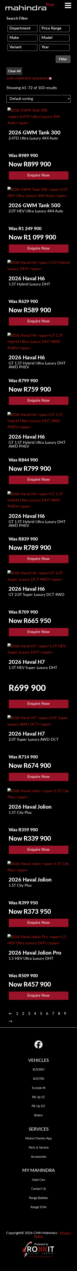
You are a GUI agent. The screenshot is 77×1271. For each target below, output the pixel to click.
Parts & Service (39, 1147)
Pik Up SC (38, 1097)
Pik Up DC (38, 1106)
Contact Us (38, 1188)
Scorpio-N (38, 1088)
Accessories (38, 1156)
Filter (63, 59)
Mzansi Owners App (38, 1138)
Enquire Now (38, 175)
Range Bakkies (38, 1198)
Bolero (38, 1115)
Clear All (14, 71)
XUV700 (38, 1078)
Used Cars (38, 1179)
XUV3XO (38, 1069)
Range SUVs (38, 1207)
